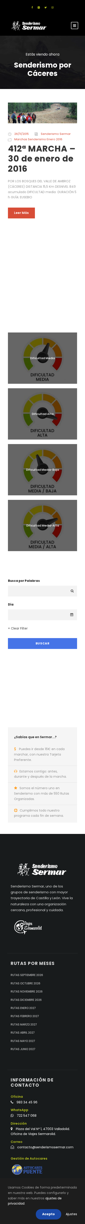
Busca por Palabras (24, 581)
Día (11, 604)
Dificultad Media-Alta (42, 525)
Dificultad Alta (42, 414)
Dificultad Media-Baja (42, 470)
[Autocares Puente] (28, 1170)
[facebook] (32, 7)
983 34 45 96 (27, 1102)
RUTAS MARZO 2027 (24, 1024)
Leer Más (21, 213)
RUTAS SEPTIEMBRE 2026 (27, 975)
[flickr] (39, 7)
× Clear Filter (18, 628)
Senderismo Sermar (56, 134)
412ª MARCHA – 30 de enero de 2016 (42, 159)
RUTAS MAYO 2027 (23, 1041)
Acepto (48, 1214)
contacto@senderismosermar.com (45, 1147)
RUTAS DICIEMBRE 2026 (26, 1000)
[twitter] (45, 7)
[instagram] (52, 7)
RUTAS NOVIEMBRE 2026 (27, 991)
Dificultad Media (42, 358)
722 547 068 (26, 1115)
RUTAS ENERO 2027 (23, 1008)
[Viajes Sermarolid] (28, 927)
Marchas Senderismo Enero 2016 (38, 139)
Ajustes (71, 1214)
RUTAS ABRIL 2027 (23, 1032)
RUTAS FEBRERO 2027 (25, 1016)
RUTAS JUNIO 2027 (23, 1049)
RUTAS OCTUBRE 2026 (25, 983)
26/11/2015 (21, 134)
